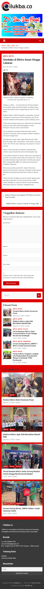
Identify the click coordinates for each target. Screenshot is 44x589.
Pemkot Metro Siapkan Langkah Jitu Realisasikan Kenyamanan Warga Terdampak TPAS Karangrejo (26, 357)
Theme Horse (35, 583)
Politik (25, 329)
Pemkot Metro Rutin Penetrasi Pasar (18, 400)
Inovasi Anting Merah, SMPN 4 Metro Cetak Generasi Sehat (25, 345)
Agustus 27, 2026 (18, 316)
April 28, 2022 (7, 67)
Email (5, 255)
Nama (5, 246)
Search (39, 295)
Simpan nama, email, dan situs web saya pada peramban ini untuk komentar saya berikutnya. (18, 277)
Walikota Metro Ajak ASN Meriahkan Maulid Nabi (23, 322)
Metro (11, 56)
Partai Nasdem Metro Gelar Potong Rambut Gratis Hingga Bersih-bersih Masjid (25, 333)
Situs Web (6, 264)
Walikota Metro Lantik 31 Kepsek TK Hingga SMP (22, 204)
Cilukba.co (17, 583)
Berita (5, 56)
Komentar (7, 223)
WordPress (28, 586)
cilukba (15, 67)
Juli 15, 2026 (17, 362)
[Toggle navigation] (4, 40)
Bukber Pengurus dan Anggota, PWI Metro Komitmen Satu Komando (23, 196)
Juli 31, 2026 (17, 338)
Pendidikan (27, 341)
